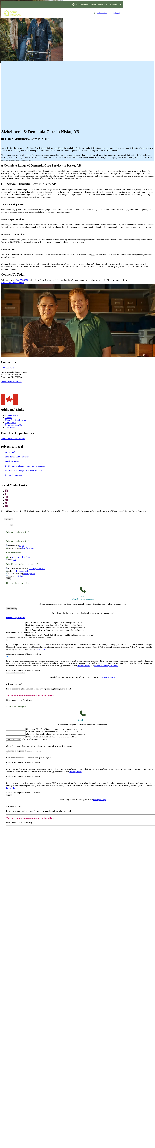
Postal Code (31, 635)
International (6, 438)
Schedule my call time (15, 617)
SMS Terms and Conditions (17, 457)
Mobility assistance (37, 568)
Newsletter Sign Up (13, 425)
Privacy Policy (11, 452)
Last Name (30, 625)
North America (18, 438)
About (84, 13)
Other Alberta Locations (11, 381)
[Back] (7, 524)
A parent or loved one (21, 557)
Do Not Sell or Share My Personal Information (25, 466)
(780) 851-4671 (21, 280)
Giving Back (10, 422)
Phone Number (32, 627)
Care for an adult (28, 548)
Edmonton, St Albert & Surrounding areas (103, 4)
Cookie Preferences (13, 475)
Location (28, 637)
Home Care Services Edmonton (39, 13)
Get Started (116, 13)
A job (21, 545)
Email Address (32, 630)
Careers (59, 13)
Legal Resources (12, 461)
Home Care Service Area (15, 420)
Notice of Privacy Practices (106, 665)
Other (20, 576)
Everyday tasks (22, 571)
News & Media (11, 415)
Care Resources (11, 427)
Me (14, 559)
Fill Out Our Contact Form (12, 282)
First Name (31, 622)
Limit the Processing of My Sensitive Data (23, 470)
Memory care (29, 573)
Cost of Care (72, 13)
